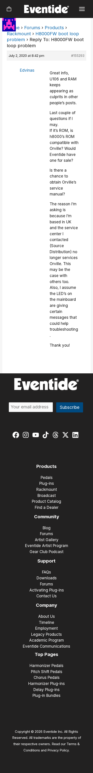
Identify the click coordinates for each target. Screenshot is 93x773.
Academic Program (46, 640)
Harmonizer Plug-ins (46, 683)
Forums (32, 27)
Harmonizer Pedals (46, 665)
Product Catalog (46, 501)
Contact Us (46, 596)
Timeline (46, 622)
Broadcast (46, 495)
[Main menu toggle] (82, 9)
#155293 (77, 55)
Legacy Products (46, 634)
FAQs (46, 572)
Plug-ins (46, 483)
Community (46, 516)
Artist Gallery (46, 540)
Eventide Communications (46, 646)
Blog (47, 528)
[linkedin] (76, 435)
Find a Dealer (46, 507)
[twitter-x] (66, 435)
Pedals (47, 477)
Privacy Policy (58, 750)
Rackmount (19, 33)
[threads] (56, 435)
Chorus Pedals (47, 677)
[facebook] (16, 435)
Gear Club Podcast (46, 551)
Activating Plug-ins (46, 590)
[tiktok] (46, 435)
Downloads (47, 578)
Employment (46, 628)
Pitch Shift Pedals (46, 671)
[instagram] (26, 435)
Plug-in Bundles (46, 695)
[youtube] (36, 435)
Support (46, 561)
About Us (46, 616)
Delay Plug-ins (46, 689)
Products (54, 27)
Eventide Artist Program (46, 545)
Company (46, 605)
